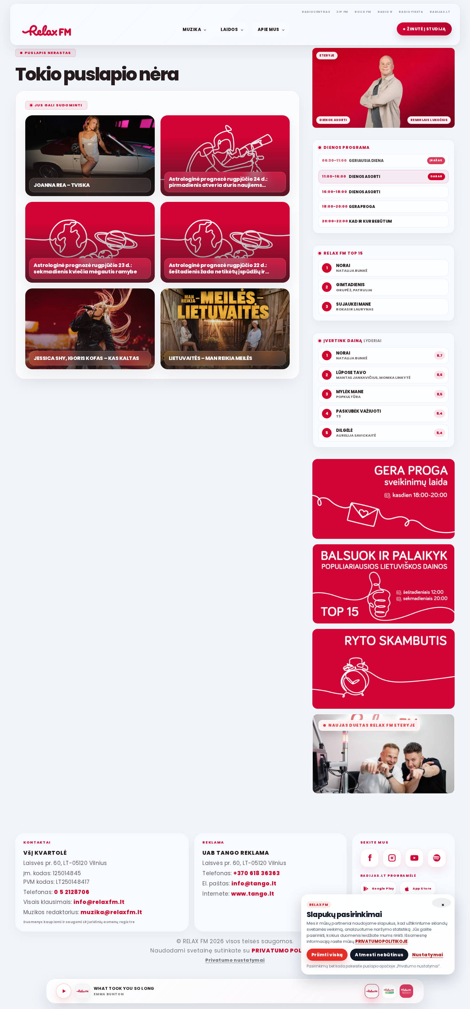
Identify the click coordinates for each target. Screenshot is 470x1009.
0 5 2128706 (71, 892)
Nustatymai (427, 955)
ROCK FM (363, 12)
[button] (424, 28)
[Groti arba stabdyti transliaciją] (63, 991)
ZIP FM (342, 12)
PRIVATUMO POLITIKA (285, 950)
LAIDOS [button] (229, 29)
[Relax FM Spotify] (436, 858)
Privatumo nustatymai (234, 960)
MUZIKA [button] (192, 29)
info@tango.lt (254, 883)
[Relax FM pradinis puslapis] (46, 29)
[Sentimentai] (406, 991)
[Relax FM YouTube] (414, 858)
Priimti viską (327, 955)
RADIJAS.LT (440, 12)
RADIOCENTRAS (316, 12)
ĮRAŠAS (436, 160)
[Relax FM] (372, 991)
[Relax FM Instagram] (392, 858)
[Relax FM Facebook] (369, 858)
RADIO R (385, 12)
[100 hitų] (389, 991)
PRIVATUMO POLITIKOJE (381, 941)
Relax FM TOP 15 (343, 253)
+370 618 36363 (256, 873)
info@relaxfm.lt (99, 902)
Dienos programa (347, 147)
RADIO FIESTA (411, 12)
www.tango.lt (252, 894)
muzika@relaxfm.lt (111, 912)
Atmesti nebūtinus (379, 955)
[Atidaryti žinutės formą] (383, 499)
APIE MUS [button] (268, 29)
